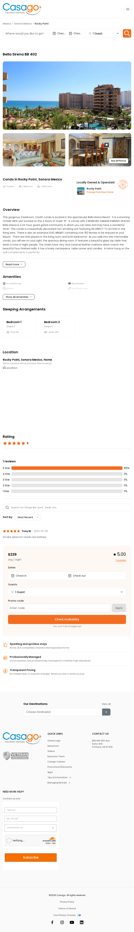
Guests (12, 584)
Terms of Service (67, 908)
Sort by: (8, 517)
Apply (119, 608)
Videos (51, 751)
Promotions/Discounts (59, 767)
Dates (12, 567)
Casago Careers (56, 762)
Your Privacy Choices (64, 915)
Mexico (7, 23)
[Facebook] (52, 923)
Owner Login (54, 741)
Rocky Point (27, 179)
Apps (50, 772)
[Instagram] (62, 923)
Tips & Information (57, 777)
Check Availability (67, 619)
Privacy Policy (67, 902)
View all (106, 704)
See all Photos (118, 161)
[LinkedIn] (82, 923)
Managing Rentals (57, 783)
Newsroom (53, 746)
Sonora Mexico (23, 23)
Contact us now (11, 798)
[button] (67, 95)
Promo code (16, 600)
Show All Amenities (17, 297)
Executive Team (56, 756)
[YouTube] (72, 923)
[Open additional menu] (127, 9)
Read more (12, 264)
